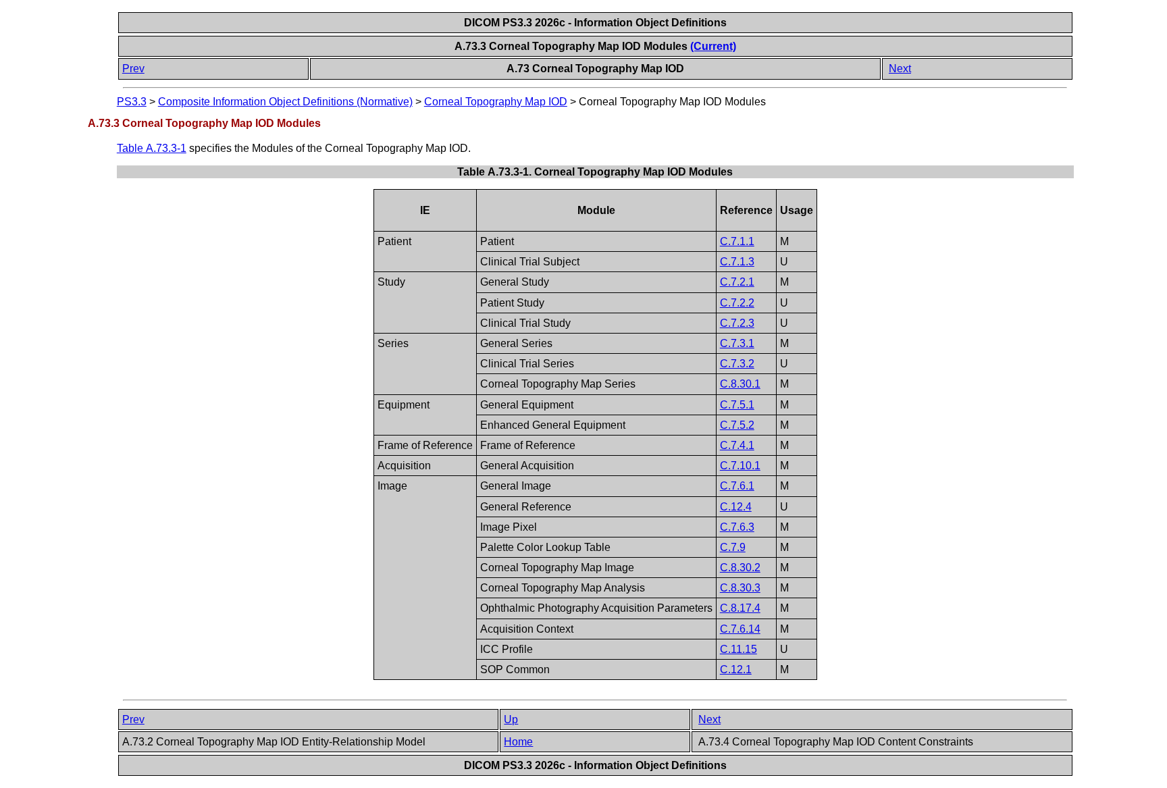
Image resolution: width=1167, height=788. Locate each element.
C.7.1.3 (737, 261)
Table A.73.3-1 (151, 148)
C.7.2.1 (737, 282)
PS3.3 (132, 101)
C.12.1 (736, 669)
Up (511, 719)
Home (518, 741)
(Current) (713, 46)
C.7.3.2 (737, 363)
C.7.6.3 (737, 527)
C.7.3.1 (737, 343)
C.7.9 (733, 547)
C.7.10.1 (740, 465)
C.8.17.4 (740, 608)
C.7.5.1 (737, 405)
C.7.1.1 (737, 241)
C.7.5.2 (737, 425)
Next (900, 68)
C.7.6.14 (740, 629)
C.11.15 (738, 649)
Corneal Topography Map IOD (495, 101)
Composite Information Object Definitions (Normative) (285, 101)
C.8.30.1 (740, 384)
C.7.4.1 (737, 445)
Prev (133, 68)
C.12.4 (736, 507)
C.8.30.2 (740, 567)
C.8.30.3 (740, 588)
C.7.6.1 (737, 486)
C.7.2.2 (737, 303)
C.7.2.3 (737, 323)
